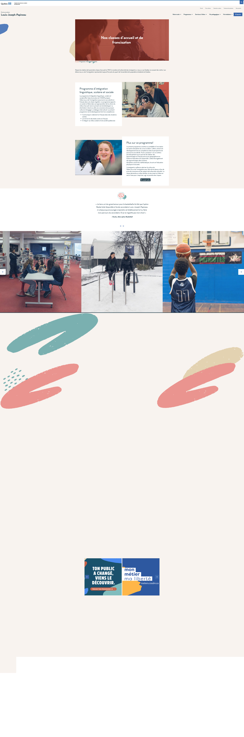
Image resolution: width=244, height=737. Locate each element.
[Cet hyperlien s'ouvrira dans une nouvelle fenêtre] (6, 4)
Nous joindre (238, 8)
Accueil (77, 61)
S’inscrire (238, 14)
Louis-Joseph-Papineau (13, 14)
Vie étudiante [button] (227, 14)
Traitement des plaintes (227, 8)
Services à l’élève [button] (200, 14)
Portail (201, 8)
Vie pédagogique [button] (214, 14)
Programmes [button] (187, 14)
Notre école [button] (176, 14)
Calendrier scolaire (217, 8)
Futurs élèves (208, 8)
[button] (180, 14)
